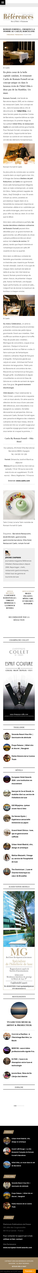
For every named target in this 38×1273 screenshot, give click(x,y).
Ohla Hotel (27, 540)
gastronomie (21, 537)
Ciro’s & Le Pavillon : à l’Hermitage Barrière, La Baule (22, 1037)
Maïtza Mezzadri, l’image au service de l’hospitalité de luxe (22, 858)
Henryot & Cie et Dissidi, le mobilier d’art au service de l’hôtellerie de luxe (23, 794)
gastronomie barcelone (12, 540)
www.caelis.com (23, 481)
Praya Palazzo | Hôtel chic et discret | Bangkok (28, 598)
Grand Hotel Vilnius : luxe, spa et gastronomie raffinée (23, 833)
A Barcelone (10, 34)
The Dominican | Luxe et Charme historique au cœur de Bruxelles (22, 872)
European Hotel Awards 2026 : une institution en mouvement (22, 780)
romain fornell (23, 543)
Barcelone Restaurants (22, 533)
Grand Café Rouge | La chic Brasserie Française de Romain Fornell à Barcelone (23, 1152)
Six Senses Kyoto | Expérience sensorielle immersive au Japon (21, 819)
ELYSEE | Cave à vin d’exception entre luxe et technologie (22, 1062)
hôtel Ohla (21, 111)
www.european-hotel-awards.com (17, 1247)
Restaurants (19, 34)
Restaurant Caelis (10, 543)
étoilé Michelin (9, 537)
